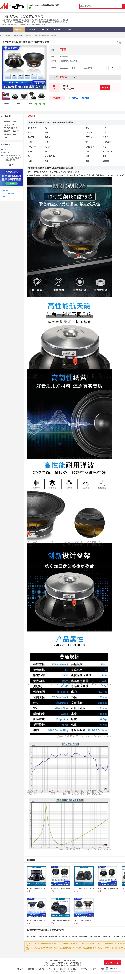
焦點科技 (65, 971)
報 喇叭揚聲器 (42, 936)
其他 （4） (7, 138)
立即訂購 (85, 98)
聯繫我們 (31, 969)
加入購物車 (73, 98)
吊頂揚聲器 (73, 936)
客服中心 (41, 969)
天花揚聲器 (53, 936)
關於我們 (20, 969)
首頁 (1, 35)
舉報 (18, 104)
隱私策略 (63, 969)
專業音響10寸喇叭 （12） (12, 134)
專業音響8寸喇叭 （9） (11, 128)
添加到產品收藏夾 (8, 194)
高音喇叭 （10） (9, 125)
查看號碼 (104, 87)
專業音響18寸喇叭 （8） (12, 122)
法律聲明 (84, 969)
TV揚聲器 (115, 936)
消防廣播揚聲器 (94, 936)
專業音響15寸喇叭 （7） (12, 131)
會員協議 (73, 969)
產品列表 (7, 35)
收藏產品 (8, 104)
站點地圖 (52, 969)
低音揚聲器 (31, 936)
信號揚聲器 (106, 936)
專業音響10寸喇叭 (18, 35)
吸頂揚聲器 (63, 936)
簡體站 (94, 969)
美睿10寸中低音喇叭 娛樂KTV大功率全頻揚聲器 (65, 963)
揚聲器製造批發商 (69, 961)
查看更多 (12, 165)
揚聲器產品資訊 (55, 961)
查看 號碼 (6, 153)
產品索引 (5, 190)
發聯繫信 (57, 98)
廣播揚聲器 (82, 936)
